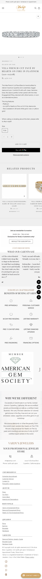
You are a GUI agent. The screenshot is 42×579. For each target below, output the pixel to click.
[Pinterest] (39, 292)
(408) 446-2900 (15, 2)
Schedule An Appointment (28, 2)
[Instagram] (39, 287)
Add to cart (21, 144)
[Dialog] (11, 301)
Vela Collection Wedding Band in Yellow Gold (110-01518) (14, 204)
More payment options (21, 155)
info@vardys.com (10, 461)
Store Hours (19, 552)
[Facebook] (39, 282)
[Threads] (39, 297)
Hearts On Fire (8, 64)
